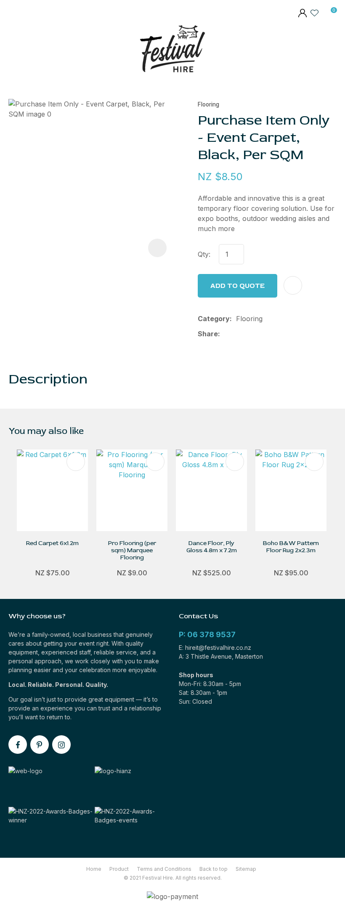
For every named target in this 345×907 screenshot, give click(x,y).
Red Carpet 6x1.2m (52, 543)
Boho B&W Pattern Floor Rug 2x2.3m (291, 547)
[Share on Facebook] (225, 334)
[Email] (251, 334)
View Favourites (314, 13)
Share (208, 334)
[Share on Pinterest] (264, 333)
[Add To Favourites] (293, 285)
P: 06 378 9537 (207, 634)
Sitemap (246, 869)
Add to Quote (237, 286)
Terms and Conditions (164, 869)
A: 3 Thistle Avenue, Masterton (221, 656)
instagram (61, 744)
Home (93, 869)
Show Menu (14, 50)
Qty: (204, 254)
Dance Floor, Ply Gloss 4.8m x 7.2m (211, 547)
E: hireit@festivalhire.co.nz (215, 647)
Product (119, 869)
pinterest (39, 744)
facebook (17, 744)
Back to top (213, 869)
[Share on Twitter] (237, 334)
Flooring (208, 104)
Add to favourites (75, 461)
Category (214, 318)
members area (302, 14)
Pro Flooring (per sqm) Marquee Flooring (132, 550)
